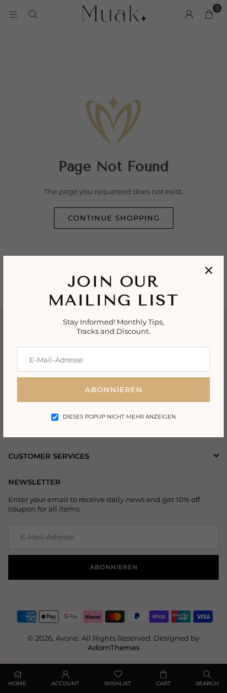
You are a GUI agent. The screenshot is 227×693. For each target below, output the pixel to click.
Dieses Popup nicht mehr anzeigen (119, 416)
